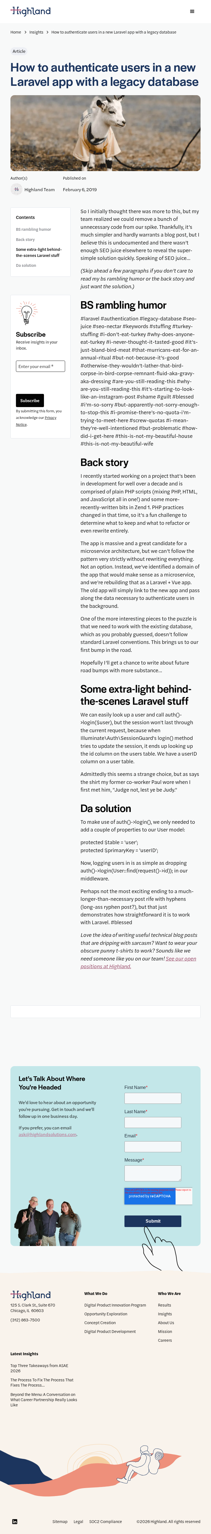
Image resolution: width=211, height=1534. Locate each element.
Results (164, 1305)
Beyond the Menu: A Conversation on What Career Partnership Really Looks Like (43, 1399)
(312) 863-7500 (25, 1320)
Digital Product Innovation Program (115, 1305)
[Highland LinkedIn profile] (14, 1521)
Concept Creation (100, 1322)
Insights (165, 1313)
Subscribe (30, 400)
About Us (166, 1322)
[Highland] (35, 11)
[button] (192, 11)
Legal (78, 1521)
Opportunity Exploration (105, 1313)
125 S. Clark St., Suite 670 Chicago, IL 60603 (32, 1307)
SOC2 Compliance (105, 1521)
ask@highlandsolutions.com (47, 1134)
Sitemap (60, 1521)
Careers (165, 1340)
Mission (165, 1331)
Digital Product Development (110, 1331)
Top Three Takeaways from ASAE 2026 (39, 1368)
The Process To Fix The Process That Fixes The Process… (41, 1382)
